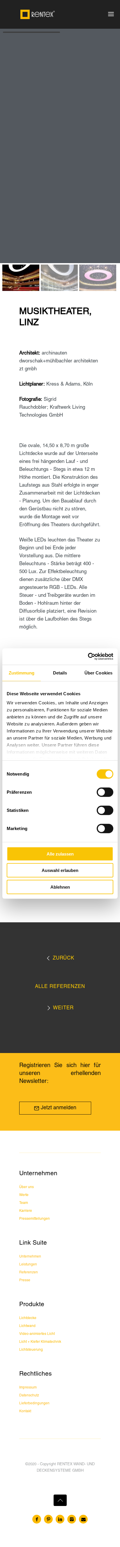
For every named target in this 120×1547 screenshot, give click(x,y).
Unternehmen (30, 1256)
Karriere (25, 1210)
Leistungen (28, 1264)
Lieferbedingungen (34, 1403)
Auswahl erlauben (60, 870)
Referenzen (28, 1272)
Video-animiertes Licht (37, 1333)
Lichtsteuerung (31, 1349)
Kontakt (25, 1411)
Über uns (26, 1187)
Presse (24, 1280)
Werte (24, 1195)
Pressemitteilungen (34, 1218)
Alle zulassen (60, 853)
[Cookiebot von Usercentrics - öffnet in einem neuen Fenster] (87, 656)
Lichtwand (27, 1326)
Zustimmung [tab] (22, 672)
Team (23, 1202)
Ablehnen (60, 886)
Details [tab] (60, 672)
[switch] (105, 792)
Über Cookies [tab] (98, 672)
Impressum (28, 1387)
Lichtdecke (27, 1318)
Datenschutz (29, 1395)
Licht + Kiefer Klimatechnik (40, 1341)
